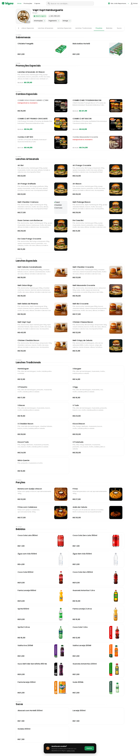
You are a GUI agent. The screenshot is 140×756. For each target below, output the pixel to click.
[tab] (27, 28)
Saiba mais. (71, 751)
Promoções (28, 3)
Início (19, 3)
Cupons (37, 3)
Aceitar (89, 748)
